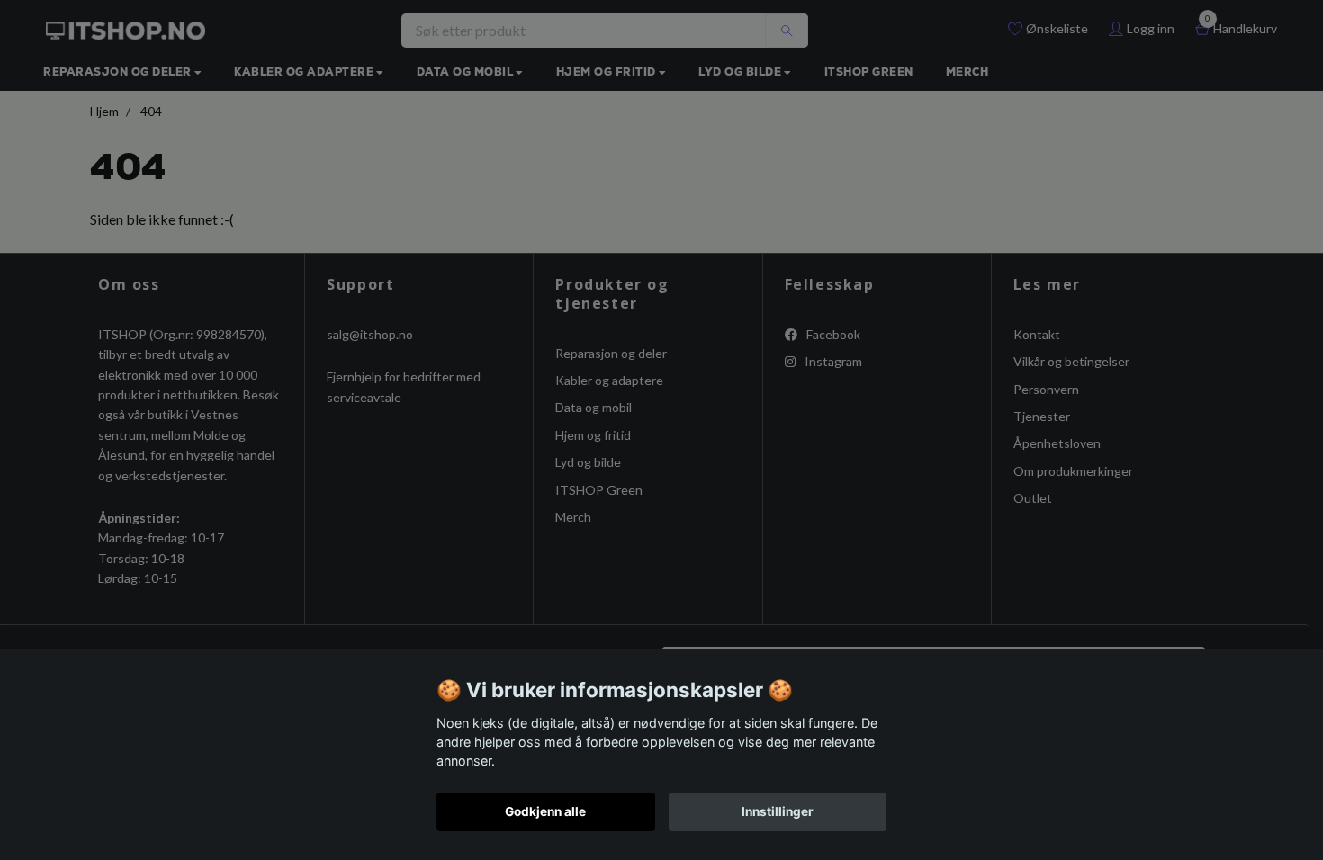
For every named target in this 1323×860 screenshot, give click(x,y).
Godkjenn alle (545, 811)
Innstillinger (778, 811)
